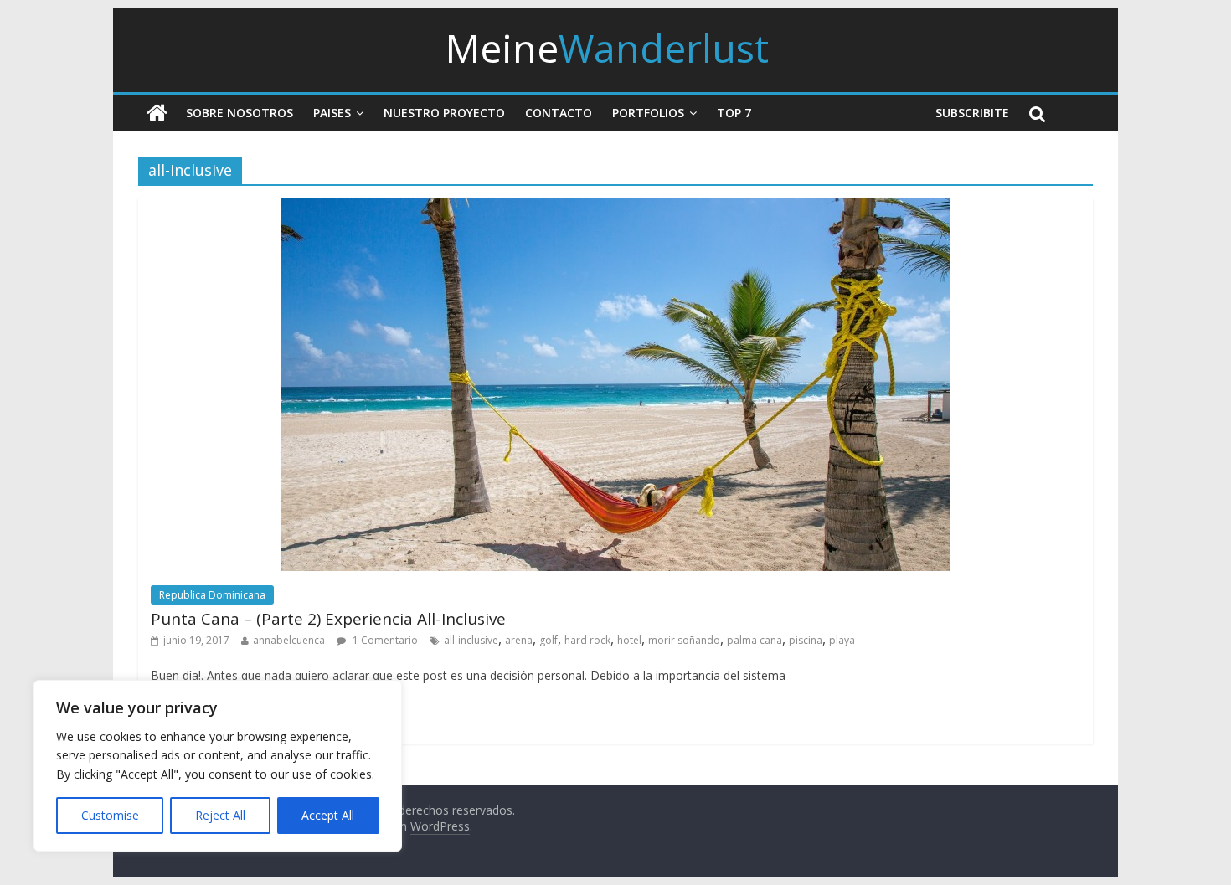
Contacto (558, 113)
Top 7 (734, 113)
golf (548, 640)
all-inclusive (471, 640)
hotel (629, 640)
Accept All (327, 815)
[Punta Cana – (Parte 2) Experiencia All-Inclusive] (615, 208)
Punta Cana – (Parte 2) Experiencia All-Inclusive (328, 619)
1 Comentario (384, 640)
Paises (332, 113)
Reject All (220, 815)
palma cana (754, 640)
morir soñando (684, 640)
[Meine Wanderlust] (157, 113)
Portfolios (648, 113)
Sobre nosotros (239, 113)
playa (842, 640)
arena (519, 640)
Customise (110, 815)
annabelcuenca (289, 640)
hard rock (587, 640)
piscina (805, 640)
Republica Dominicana (212, 595)
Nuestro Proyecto (444, 113)
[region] (217, 766)
